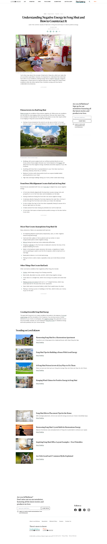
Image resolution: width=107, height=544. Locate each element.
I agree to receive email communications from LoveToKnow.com (80, 126)
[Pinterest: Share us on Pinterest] (53, 31)
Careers (61, 521)
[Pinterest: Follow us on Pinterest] (84, 510)
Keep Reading (40, 342)
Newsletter (44, 521)
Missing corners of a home (30, 282)
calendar (31, 245)
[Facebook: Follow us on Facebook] (75, 510)
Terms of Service (72, 535)
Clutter (25, 272)
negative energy (48, 319)
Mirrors (25, 242)
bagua (60, 163)
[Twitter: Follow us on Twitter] (80, 510)
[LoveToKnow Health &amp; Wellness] (35, 529)
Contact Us (68, 521)
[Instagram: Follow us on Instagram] (89, 510)
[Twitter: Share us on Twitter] (50, 31)
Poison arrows (24, 113)
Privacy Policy (65, 535)
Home (45, 13)
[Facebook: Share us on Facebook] (47, 31)
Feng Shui (57, 13)
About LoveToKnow (35, 521)
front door (46, 187)
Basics (61, 13)
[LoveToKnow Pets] (48, 529)
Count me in (82, 121)
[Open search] (89, 1)
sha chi (57, 78)
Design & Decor (51, 13)
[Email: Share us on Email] (56, 31)
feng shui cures (50, 320)
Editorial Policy (53, 521)
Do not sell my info (57, 535)
